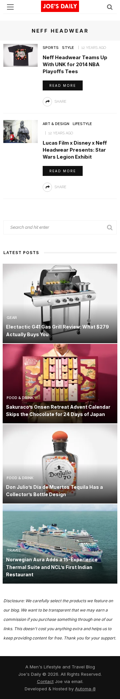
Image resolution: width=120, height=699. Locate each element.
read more (62, 85)
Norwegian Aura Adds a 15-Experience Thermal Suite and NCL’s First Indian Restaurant (52, 567)
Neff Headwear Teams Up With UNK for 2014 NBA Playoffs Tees (75, 64)
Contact (45, 681)
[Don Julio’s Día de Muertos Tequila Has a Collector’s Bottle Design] (60, 463)
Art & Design (56, 124)
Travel (14, 550)
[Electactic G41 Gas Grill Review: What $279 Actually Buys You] (60, 302)
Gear (12, 318)
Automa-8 (85, 688)
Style (68, 48)
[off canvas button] (10, 7)
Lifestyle (82, 124)
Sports (51, 48)
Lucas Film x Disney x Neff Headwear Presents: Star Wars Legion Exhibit (75, 150)
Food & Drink (20, 398)
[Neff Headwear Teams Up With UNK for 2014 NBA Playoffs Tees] (20, 54)
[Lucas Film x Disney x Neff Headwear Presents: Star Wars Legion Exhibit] (20, 130)
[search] (110, 6)
